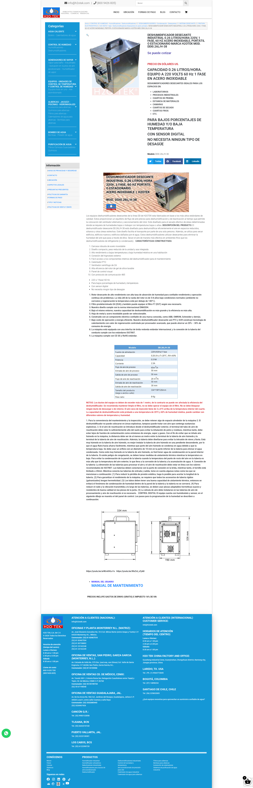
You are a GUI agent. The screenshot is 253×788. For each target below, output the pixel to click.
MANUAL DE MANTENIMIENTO (117, 585)
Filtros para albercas (160, 761)
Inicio (116, 12)
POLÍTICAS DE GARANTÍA (58, 194)
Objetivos (50, 768)
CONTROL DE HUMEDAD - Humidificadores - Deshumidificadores (113, 23)
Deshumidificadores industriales (129, 761)
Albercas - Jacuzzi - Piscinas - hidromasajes (61, 103)
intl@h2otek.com (150, 625)
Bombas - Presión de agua (60, 135)
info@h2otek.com (79, 3)
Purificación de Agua (60, 144)
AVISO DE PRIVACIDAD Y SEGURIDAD (62, 171)
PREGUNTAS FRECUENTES (58, 190)
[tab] (62, 31)
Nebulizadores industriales (91, 765)
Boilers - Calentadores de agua (62, 35)
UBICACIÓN (52, 180)
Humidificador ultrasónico (91, 763)
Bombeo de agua (57, 132)
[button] (87, 35)
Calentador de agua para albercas (130, 774)
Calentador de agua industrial (128, 772)
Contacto (175, 12)
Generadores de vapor (60, 60)
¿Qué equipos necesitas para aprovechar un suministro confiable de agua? (174, 699)
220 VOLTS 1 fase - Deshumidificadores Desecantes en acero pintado (123, 26)
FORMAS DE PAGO (55, 198)
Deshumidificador (88, 772)
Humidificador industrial (91, 761)
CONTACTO (52, 175)
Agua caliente (56, 31)
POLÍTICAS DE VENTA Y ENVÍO (60, 207)
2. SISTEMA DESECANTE (186, 23)
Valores (49, 765)
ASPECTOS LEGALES (56, 185)
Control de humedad (59, 44)
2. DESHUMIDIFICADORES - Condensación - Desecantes (156, 23)
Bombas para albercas (161, 763)
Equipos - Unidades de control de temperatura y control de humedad (62, 84)
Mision (49, 761)
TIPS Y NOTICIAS (54, 202)
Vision (49, 763)
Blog (162, 12)
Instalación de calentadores (163, 765)
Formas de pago (147, 12)
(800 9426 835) (106, 3)
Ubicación (128, 12)
